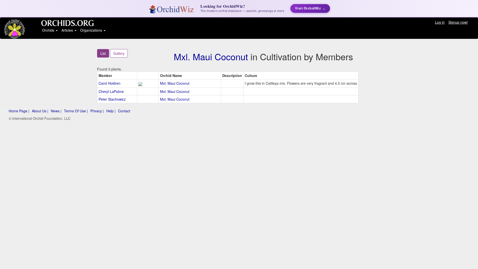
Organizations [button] (91, 30)
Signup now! (458, 22)
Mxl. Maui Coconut (211, 56)
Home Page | (19, 110)
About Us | (40, 110)
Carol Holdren (109, 83)
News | (56, 110)
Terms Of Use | (76, 110)
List (103, 53)
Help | (111, 110)
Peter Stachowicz (112, 99)
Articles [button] (67, 30)
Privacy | (97, 110)
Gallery (118, 53)
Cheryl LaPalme (111, 91)
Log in (440, 22)
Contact (124, 110)
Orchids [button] (48, 30)
